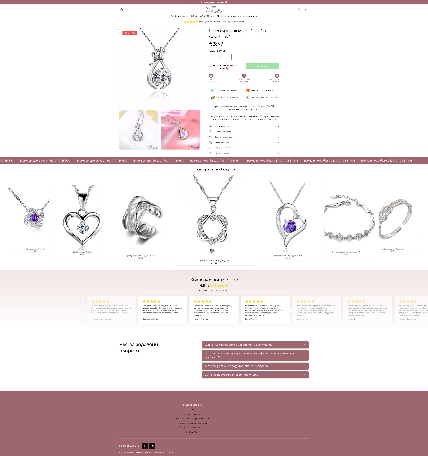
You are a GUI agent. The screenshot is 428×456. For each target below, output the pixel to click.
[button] (121, 9)
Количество (217, 50)
